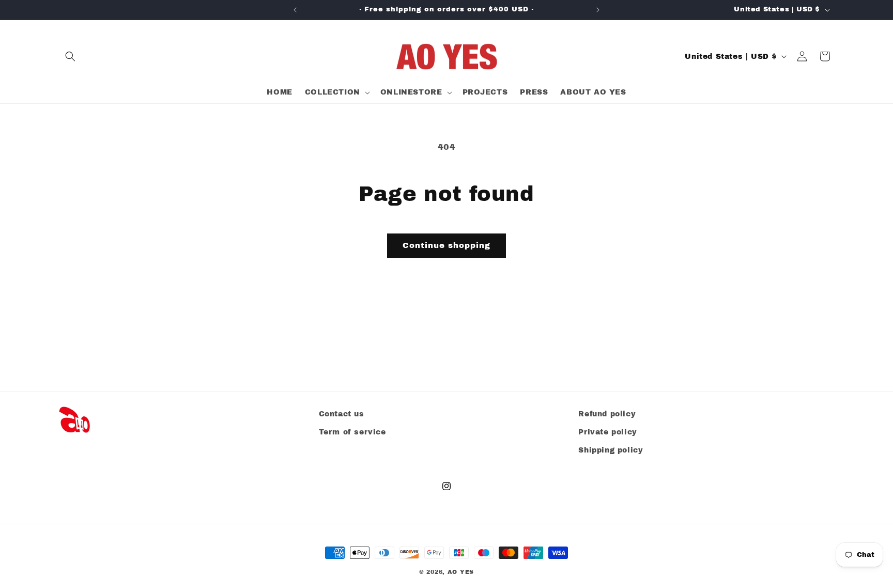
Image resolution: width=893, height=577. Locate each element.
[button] (70, 56)
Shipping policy (610, 450)
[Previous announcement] (295, 10)
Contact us (341, 414)
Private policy (607, 432)
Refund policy (607, 414)
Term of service (352, 432)
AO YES (461, 572)
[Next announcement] (598, 10)
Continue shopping (446, 245)
